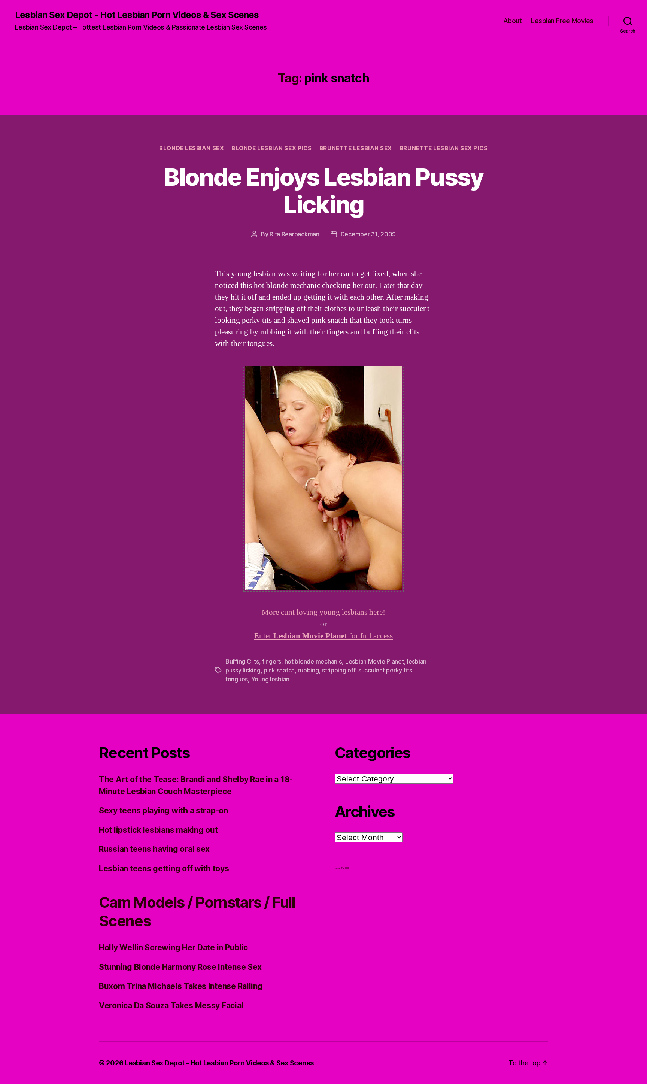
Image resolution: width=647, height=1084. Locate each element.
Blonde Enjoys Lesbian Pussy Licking (323, 191)
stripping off (338, 670)
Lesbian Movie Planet (374, 661)
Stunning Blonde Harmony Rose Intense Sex (180, 967)
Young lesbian (270, 679)
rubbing (308, 670)
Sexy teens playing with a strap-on (163, 810)
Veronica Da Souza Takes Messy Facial (171, 1005)
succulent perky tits (385, 670)
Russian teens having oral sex (154, 849)
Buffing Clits (242, 661)
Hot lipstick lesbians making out (158, 830)
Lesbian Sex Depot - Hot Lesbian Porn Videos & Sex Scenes (137, 14)
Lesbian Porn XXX (342, 868)
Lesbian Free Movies (562, 21)
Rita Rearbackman (294, 234)
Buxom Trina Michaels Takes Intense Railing (181, 986)
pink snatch (279, 670)
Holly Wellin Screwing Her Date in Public (173, 947)
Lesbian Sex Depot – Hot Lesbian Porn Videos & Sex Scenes (219, 1063)
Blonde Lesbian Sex (191, 148)
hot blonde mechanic (313, 661)
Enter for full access (323, 636)
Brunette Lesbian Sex (355, 148)
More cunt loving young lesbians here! (323, 612)
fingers (271, 661)
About (512, 21)
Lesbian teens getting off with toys (164, 868)
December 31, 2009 (368, 234)
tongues (236, 679)
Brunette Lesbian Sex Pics (444, 148)
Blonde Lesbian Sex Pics (271, 148)
